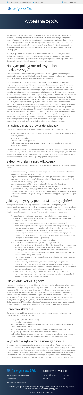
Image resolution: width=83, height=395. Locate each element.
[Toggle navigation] (72, 9)
